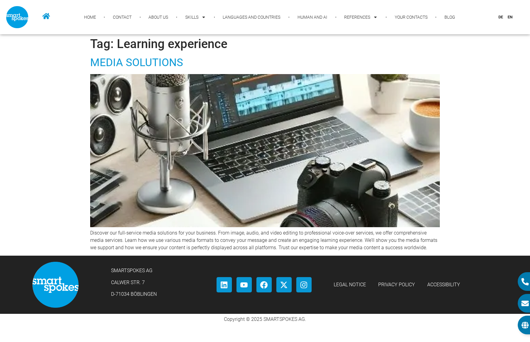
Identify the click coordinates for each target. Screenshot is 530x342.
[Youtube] (244, 284)
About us (158, 17)
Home (90, 17)
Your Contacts (411, 17)
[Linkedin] (224, 284)
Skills (191, 17)
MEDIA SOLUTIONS (136, 62)
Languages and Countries (251, 17)
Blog (449, 17)
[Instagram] (304, 284)
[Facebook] (264, 284)
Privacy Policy (396, 285)
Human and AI (312, 17)
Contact (122, 17)
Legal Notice (350, 285)
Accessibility (443, 285)
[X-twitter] (284, 284)
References (357, 17)
